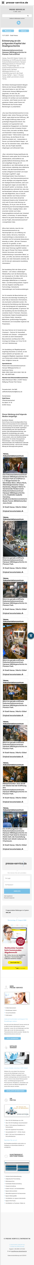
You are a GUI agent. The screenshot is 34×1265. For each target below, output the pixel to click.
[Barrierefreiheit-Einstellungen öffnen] (31, 635)
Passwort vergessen (9, 898)
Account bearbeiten (11, 1012)
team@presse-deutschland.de (19, 1251)
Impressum (25, 1239)
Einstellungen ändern (11, 1010)
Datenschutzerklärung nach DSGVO (17, 1255)
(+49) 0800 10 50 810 (19, 1249)
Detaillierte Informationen (15, 1091)
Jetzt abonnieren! (12, 1038)
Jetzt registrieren (8, 896)
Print (24, 31)
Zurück (8, 31)
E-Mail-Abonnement (11, 1008)
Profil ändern (9, 1015)
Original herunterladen (12, 511)
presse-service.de (17, 9)
